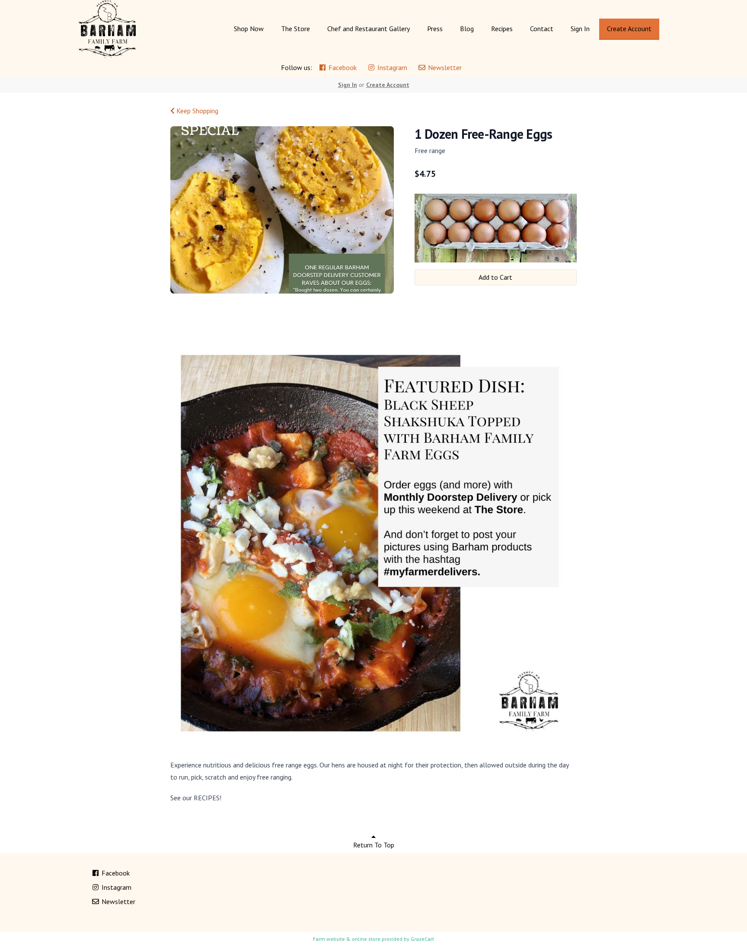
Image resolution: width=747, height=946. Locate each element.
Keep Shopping (196, 110)
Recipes (502, 28)
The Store (295, 28)
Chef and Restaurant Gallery (368, 28)
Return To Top (373, 845)
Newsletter (444, 67)
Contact (541, 28)
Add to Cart (495, 277)
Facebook (342, 67)
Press (435, 28)
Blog (467, 28)
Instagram (391, 67)
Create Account (629, 28)
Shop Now (249, 28)
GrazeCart (422, 939)
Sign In (580, 28)
